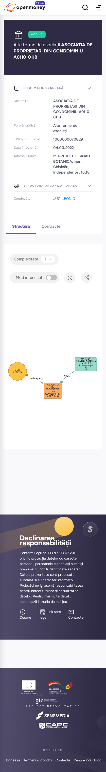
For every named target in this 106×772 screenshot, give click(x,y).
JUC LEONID (64, 198)
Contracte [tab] (51, 226)
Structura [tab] (21, 226)
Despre (25, 617)
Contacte (76, 617)
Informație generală (43, 88)
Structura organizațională (49, 185)
